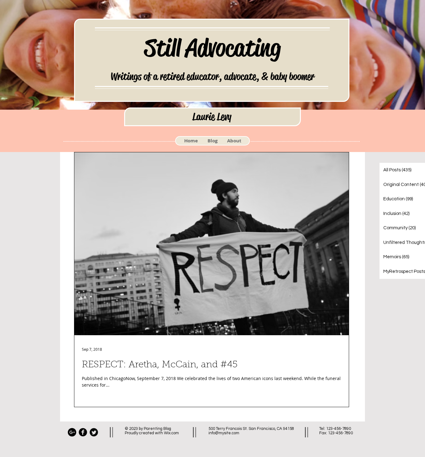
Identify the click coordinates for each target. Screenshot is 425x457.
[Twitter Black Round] (94, 432)
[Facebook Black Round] (83, 432)
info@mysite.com (223, 433)
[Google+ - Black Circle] (72, 432)
